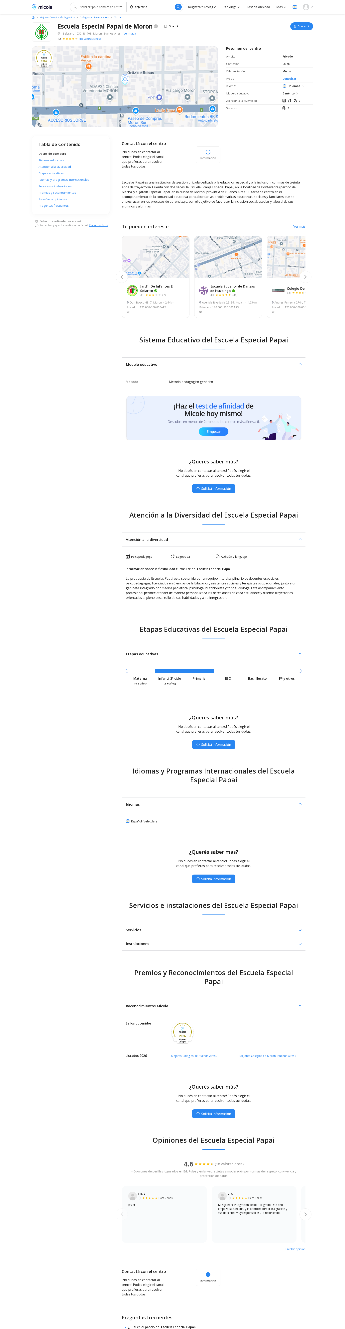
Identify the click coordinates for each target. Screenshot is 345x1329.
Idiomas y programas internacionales (64, 179)
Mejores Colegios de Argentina (57, 17)
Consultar (289, 78)
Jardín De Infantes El (156, 288)
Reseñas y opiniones (53, 199)
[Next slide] (305, 277)
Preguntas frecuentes (54, 205)
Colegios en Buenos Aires (94, 17)
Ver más (299, 226)
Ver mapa (130, 33)
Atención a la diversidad (55, 167)
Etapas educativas (51, 173)
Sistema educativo (51, 160)
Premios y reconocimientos (57, 192)
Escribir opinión (295, 1249)
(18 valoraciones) (90, 39)
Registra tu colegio (202, 7)
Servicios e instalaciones (55, 186)
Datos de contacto (52, 154)
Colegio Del (302, 288)
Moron (118, 17)
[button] (294, 7)
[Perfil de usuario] (308, 7)
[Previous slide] (122, 277)
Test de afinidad (258, 7)
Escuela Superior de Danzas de (232, 288)
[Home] (33, 17)
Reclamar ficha (98, 225)
